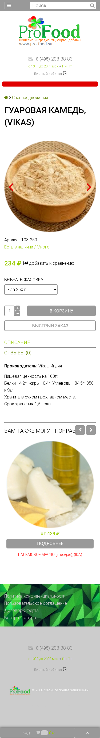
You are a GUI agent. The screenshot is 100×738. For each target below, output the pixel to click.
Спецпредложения (30, 97)
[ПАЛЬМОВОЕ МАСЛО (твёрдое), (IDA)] (50, 484)
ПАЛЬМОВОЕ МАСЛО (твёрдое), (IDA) (50, 555)
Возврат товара (20, 617)
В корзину (61, 311)
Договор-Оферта (21, 610)
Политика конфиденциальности (34, 596)
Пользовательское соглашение (35, 603)
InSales (63, 706)
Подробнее (50, 543)
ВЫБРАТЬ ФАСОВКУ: (24, 279)
